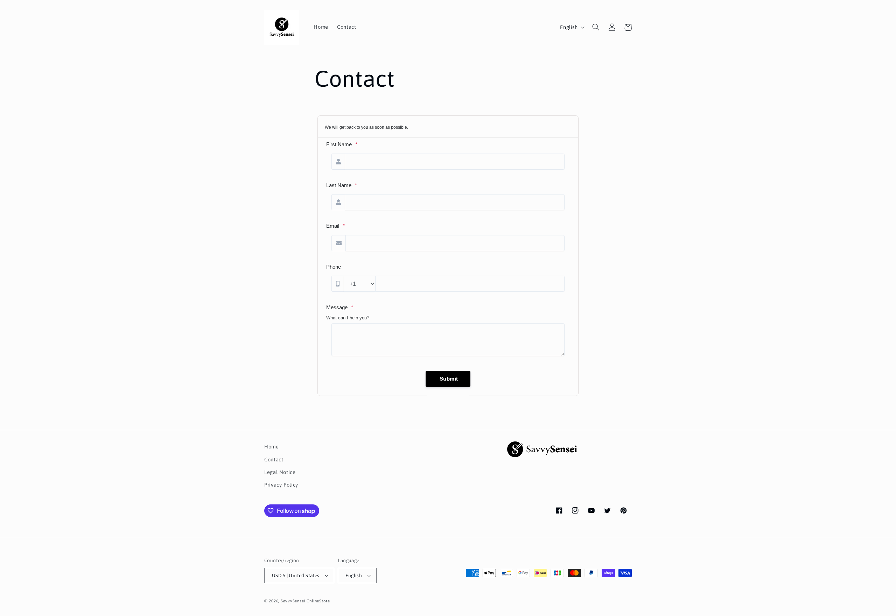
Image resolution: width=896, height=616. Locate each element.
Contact (273, 459)
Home (271, 446)
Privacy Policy (281, 485)
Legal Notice (280, 472)
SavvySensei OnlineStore (305, 601)
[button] (596, 27)
